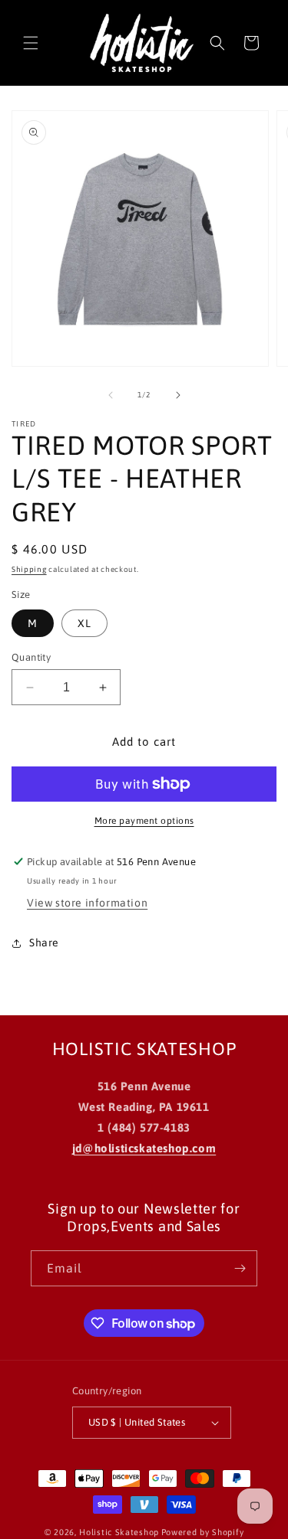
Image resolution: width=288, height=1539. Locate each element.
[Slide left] (110, 395)
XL (84, 623)
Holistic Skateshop (119, 1532)
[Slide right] (178, 395)
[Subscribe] (240, 1268)
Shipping (29, 569)
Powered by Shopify (202, 1532)
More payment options (144, 820)
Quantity (31, 657)
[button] (31, 43)
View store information (87, 903)
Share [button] (44, 942)
